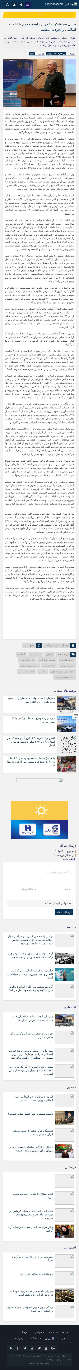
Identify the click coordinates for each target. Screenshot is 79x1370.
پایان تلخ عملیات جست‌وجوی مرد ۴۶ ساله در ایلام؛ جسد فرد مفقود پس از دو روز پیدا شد (31, 761)
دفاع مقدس (49, 665)
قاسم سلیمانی (26, 671)
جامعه (65, 1332)
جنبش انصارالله (47, 660)
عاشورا (42, 671)
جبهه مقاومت (67, 660)
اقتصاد (52, 1332)
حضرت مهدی (67, 665)
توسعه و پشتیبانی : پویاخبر (39, 1363)
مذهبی (65, 1338)
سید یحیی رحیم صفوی (62, 671)
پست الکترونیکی (29, 889)
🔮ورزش (49, 1338)
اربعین (49, 654)
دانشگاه (34, 1338)
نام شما (67, 889)
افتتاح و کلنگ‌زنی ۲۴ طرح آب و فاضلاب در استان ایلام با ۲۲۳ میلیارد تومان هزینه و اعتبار (31, 741)
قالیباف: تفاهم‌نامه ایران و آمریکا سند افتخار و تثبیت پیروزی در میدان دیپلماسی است (30, 974)
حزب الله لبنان (27, 660)
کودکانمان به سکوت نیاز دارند (36, 1274)
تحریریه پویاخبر (52, 645)
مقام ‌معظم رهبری (64, 677)
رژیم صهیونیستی (30, 665)
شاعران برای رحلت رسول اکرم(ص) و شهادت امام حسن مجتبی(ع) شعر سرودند (31, 1214)
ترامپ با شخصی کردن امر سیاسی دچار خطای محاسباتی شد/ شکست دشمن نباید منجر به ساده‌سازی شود (30, 940)
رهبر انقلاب (18, 1338)
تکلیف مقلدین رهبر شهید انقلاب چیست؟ (30, 1113)
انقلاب (21, 654)
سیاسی (38, 1332)
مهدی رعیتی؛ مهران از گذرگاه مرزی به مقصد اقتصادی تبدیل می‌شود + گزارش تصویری (31, 1070)
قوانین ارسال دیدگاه (56, 903)
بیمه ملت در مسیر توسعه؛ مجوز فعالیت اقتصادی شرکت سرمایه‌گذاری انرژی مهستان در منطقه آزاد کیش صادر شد (30, 1054)
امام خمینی (35, 654)
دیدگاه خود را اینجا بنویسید (59, 872)
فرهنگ (24, 1332)
